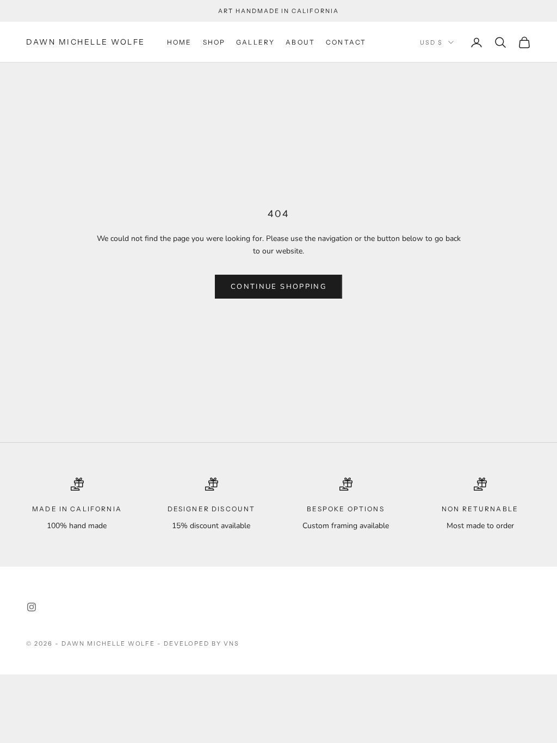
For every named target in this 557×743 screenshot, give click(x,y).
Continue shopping (278, 287)
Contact (346, 42)
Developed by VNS (201, 643)
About (300, 42)
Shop (214, 42)
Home (179, 42)
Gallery (255, 42)
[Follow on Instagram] (31, 607)
